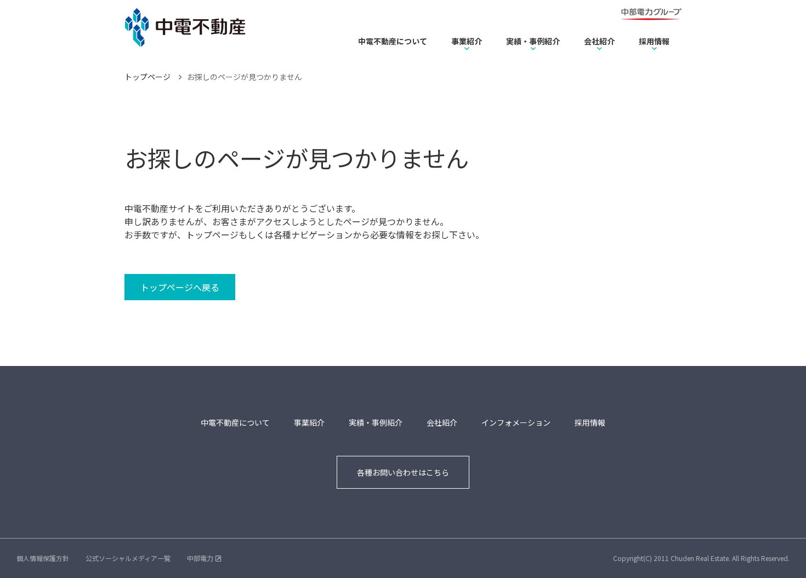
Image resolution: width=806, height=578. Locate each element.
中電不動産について (392, 41)
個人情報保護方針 (42, 558)
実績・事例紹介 (533, 41)
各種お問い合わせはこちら (403, 472)
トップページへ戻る (179, 287)
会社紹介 (599, 41)
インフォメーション (515, 422)
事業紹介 (466, 41)
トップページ (147, 76)
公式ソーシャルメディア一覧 (128, 558)
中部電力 (200, 558)
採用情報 (654, 41)
